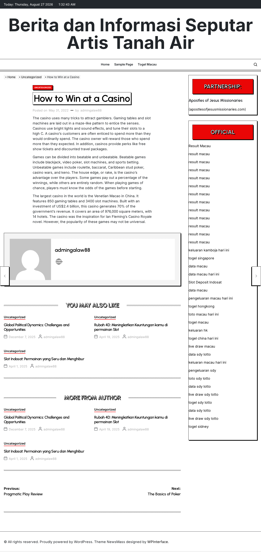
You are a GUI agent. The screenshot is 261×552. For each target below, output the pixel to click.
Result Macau (200, 146)
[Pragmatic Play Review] (4, 276)
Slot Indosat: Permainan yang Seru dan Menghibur (44, 359)
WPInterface (157, 542)
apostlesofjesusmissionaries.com (217, 109)
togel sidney (199, 426)
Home (105, 64)
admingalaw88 (91, 110)
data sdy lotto (200, 410)
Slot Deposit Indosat (205, 282)
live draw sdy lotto (203, 418)
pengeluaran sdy (202, 370)
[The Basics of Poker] (256, 276)
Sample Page (123, 64)
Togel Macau (147, 64)
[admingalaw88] (30, 259)
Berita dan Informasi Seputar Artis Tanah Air (130, 33)
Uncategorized (42, 87)
